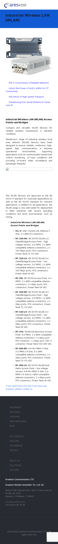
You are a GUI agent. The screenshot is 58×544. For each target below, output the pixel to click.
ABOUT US (15, 460)
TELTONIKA (15, 412)
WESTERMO (15, 407)
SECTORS (14, 470)
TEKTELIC (14, 450)
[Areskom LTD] (14, 5)
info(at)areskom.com (15, 501)
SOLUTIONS (15, 465)
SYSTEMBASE (16, 445)
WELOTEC (14, 441)
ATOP (12, 426)
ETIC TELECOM (16, 436)
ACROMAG (14, 416)
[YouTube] (29, 539)
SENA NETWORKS (18, 421)
